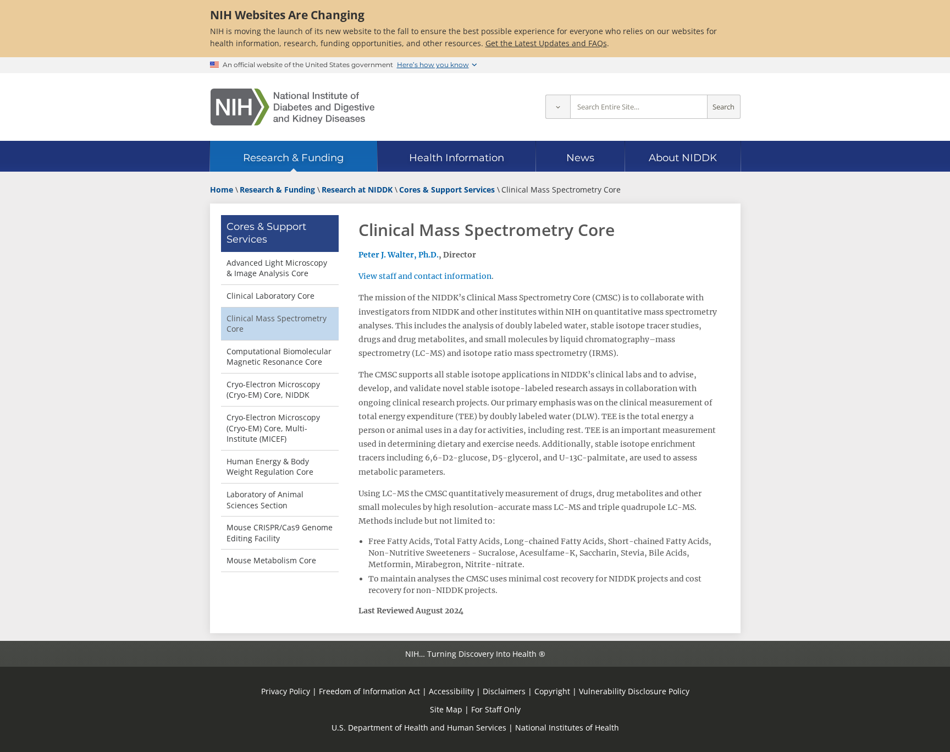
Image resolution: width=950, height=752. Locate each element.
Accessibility (451, 691)
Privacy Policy (285, 691)
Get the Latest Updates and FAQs (546, 43)
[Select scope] (557, 107)
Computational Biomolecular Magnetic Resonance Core (279, 356)
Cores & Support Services (266, 233)
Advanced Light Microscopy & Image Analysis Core (277, 268)
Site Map (446, 709)
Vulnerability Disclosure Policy (634, 691)
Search (723, 107)
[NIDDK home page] (292, 107)
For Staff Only (496, 709)
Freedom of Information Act (369, 691)
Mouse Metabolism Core (271, 560)
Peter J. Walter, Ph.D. (398, 255)
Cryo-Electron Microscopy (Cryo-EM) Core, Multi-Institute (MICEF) (273, 428)
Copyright (552, 691)
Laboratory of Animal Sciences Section (265, 500)
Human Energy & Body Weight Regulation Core (270, 466)
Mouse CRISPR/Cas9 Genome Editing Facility (280, 533)
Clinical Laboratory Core (270, 295)
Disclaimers (504, 691)
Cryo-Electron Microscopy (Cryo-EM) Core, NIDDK (273, 389)
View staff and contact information (424, 276)
